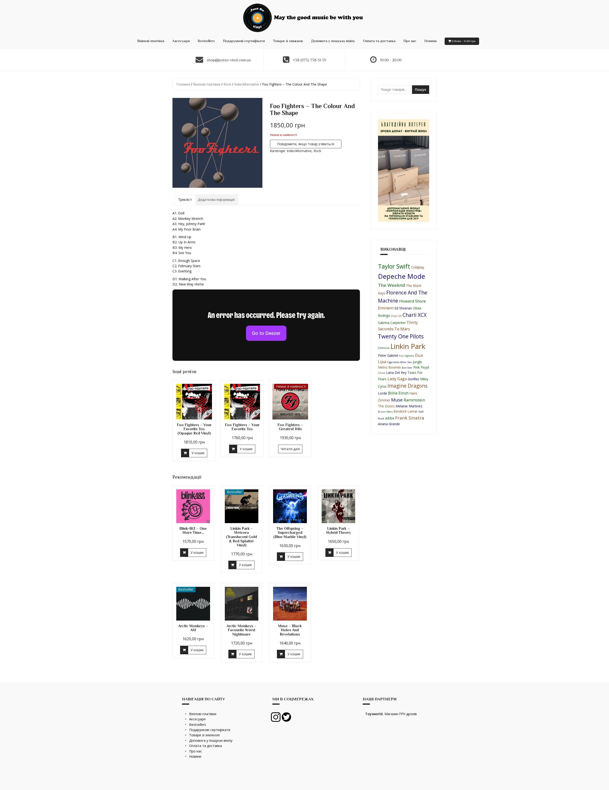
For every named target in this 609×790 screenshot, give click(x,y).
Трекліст (185, 199)
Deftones (383, 348)
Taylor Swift (394, 266)
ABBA (389, 418)
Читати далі (290, 449)
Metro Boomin (389, 367)
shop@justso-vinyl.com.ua (229, 60)
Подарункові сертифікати (244, 41)
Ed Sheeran (403, 308)
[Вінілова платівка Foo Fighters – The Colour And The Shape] (217, 143)
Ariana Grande (389, 424)
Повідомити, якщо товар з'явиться (305, 144)
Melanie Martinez (409, 406)
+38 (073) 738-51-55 (309, 60)
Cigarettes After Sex (399, 362)
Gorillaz (413, 379)
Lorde (382, 393)
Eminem (385, 308)
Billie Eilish (398, 393)
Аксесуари (181, 41)
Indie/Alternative (246, 84)
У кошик (198, 453)
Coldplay (417, 267)
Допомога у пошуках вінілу (333, 41)
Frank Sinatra (409, 418)
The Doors (386, 406)
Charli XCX (415, 315)
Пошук (420, 89)
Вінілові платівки (150, 41)
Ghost (381, 373)
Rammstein (414, 400)
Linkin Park (407, 346)
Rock (227, 84)
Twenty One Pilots (401, 336)
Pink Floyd (421, 367)
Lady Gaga (397, 378)
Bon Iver (407, 367)
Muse (397, 400)
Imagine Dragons (407, 385)
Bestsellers (206, 41)
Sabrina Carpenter (392, 322)
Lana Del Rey (396, 372)
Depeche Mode (401, 276)
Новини (430, 41)
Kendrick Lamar (405, 411)
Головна (183, 84)
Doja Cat (396, 316)
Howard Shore (412, 301)
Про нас (409, 41)
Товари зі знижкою (288, 41)
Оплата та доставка (379, 41)
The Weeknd (391, 285)
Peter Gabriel (388, 355)
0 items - (464, 41)
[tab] (185, 199)
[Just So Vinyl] (304, 17)
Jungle (417, 362)
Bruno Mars (385, 411)
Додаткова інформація (216, 199)
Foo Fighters (406, 355)
